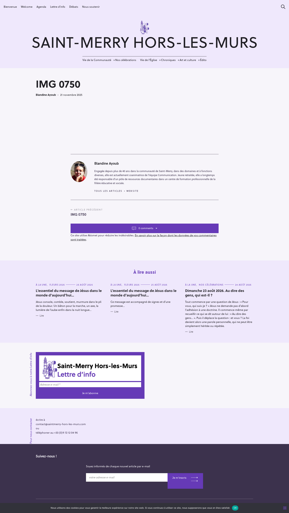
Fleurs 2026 (57, 284)
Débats (73, 7)
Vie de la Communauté (96, 60)
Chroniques (168, 60)
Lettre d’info (57, 7)
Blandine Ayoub (46, 95)
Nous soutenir (91, 7)
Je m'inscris (179, 477)
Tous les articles (108, 191)
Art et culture (188, 60)
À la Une (41, 284)
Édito (203, 60)
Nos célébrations (125, 60)
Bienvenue (10, 7)
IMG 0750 (78, 214)
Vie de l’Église (148, 60)
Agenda (41, 7)
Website (132, 191)
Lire (42, 315)
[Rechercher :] (282, 7)
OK (235, 507)
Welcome (26, 7)
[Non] (284, 508)
